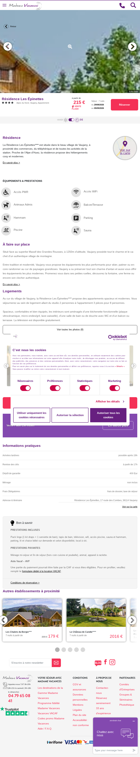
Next (132, 46)
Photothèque (126, 704)
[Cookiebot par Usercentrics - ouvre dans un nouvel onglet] (114, 337)
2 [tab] (63, 649)
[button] (6, 365)
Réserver (124, 104)
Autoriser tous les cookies (108, 415)
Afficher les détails (108, 401)
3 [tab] (70, 649)
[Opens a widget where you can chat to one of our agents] (115, 735)
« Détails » (120, 366)
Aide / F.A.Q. (45, 728)
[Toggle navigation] (4, 5)
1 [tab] (57, 649)
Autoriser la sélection (70, 415)
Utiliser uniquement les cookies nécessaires (31, 415)
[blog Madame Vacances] (98, 663)
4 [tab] (76, 649)
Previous (8, 46)
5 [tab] (83, 649)
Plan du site (79, 714)
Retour (13, 26)
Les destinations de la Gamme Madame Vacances (50, 692)
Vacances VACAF (48, 713)
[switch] (55, 388)
